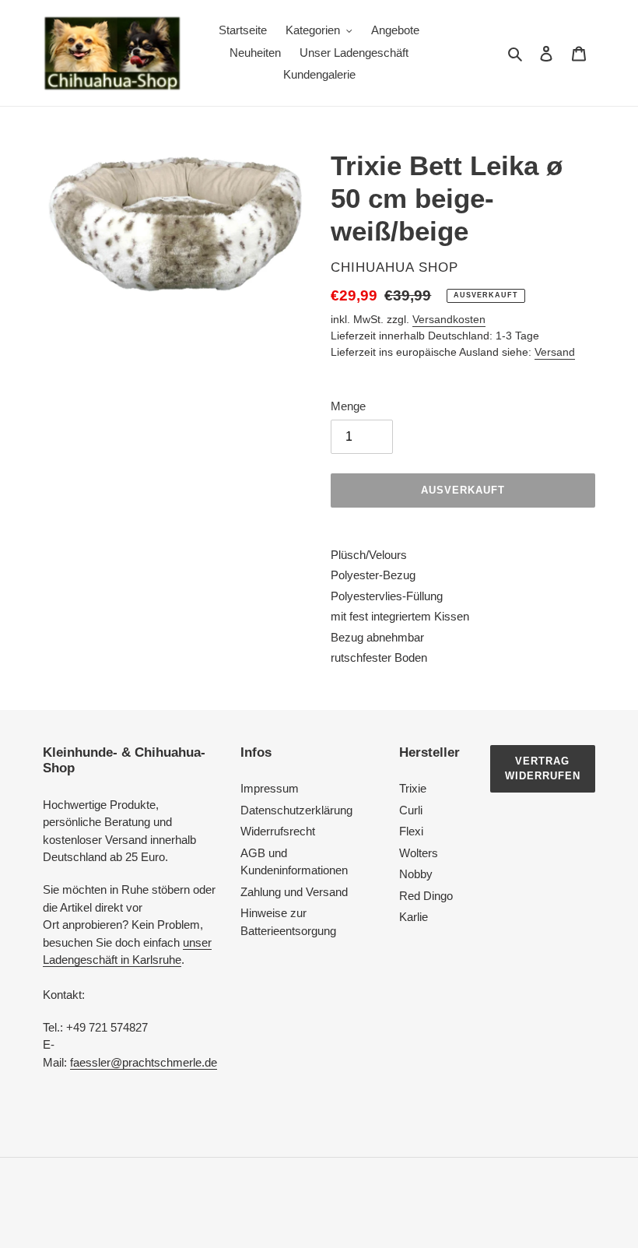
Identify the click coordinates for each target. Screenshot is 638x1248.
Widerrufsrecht (277, 831)
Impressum (269, 788)
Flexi (411, 831)
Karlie (413, 916)
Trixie (412, 788)
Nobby (416, 874)
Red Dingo (426, 895)
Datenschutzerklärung (296, 810)
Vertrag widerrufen (542, 768)
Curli (410, 810)
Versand (555, 352)
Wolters (418, 853)
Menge (348, 406)
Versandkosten (449, 319)
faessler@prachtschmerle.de (143, 1062)
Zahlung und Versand (294, 891)
